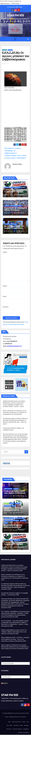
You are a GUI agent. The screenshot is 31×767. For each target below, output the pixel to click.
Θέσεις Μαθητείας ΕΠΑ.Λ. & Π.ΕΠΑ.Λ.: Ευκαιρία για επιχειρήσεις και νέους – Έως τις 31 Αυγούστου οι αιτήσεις (15, 639)
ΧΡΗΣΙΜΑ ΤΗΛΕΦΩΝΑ (23, 732)
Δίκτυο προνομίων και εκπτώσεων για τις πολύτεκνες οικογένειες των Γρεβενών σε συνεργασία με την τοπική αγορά (15, 412)
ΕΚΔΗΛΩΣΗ (16, 488)
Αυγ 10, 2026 (9, 231)
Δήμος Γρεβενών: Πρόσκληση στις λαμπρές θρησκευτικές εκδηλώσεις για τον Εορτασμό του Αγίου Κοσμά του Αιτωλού (15, 646)
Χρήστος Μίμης (18, 164)
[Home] (2, 39)
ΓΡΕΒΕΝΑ (6, 503)
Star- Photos (9, 725)
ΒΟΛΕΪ (12, 187)
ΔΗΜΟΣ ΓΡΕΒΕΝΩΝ (8, 488)
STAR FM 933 (15, 15)
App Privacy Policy (16, 721)
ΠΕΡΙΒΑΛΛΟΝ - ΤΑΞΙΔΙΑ (19, 518)
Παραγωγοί (9, 729)
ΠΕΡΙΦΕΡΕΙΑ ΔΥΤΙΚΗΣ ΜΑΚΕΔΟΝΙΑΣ (11, 520)
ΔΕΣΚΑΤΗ (12, 503)
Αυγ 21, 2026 (9, 194)
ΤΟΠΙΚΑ (13, 505)
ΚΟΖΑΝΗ (12, 518)
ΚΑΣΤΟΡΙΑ (6, 518)
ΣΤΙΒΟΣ (19, 205)
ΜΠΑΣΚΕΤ (10, 49)
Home (9, 721)
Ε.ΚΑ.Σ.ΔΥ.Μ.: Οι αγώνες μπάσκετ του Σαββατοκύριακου (15, 56)
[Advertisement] (15, 109)
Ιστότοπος (6, 307)
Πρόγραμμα (26, 729)
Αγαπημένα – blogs (18, 725)
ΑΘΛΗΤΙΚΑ (4, 49)
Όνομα (5, 286)
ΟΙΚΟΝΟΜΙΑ (17, 503)
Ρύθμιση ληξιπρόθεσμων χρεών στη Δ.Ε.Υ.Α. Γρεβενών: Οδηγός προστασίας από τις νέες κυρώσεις (14, 631)
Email (5, 296)
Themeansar (23, 716)
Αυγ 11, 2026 (9, 212)
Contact (24, 721)
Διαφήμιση (26, 725)
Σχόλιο (5, 252)
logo (28, 721)
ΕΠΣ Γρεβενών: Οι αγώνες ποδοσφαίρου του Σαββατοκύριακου (12, 150)
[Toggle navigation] (15, 39)
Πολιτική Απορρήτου (17, 729)
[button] (28, 39)
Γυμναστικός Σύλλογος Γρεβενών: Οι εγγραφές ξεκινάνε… (14, 191)
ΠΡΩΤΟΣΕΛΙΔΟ (18, 187)
